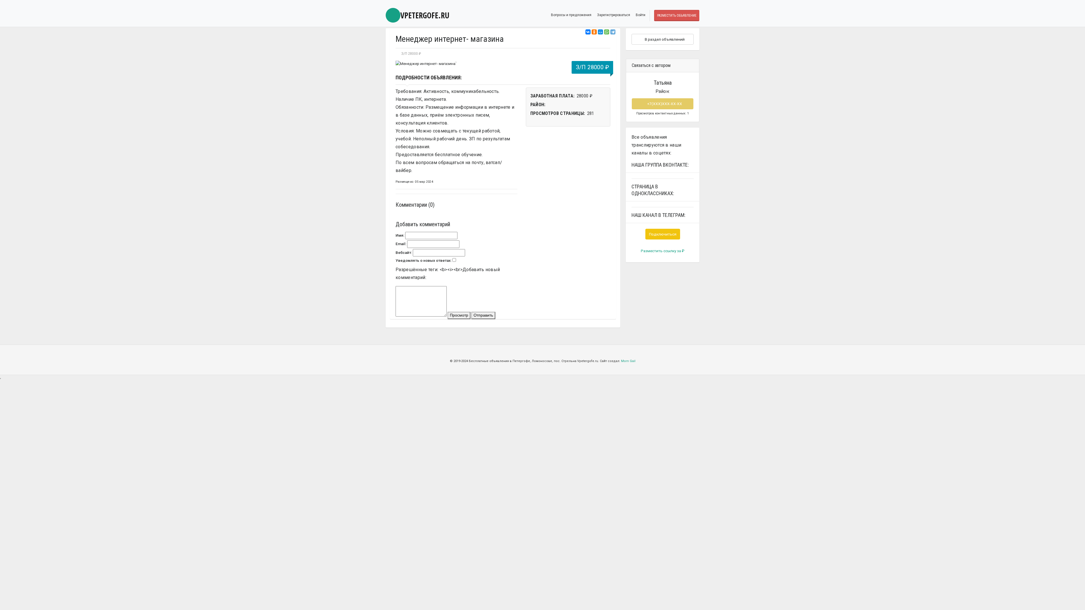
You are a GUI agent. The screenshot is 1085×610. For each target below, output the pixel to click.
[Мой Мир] (600, 31)
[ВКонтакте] (588, 31)
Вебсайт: (404, 252)
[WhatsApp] (606, 31)
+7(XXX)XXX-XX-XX (664, 103)
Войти (640, 15)
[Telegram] (612, 31)
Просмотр (459, 315)
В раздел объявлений (664, 39)
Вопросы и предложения (571, 15)
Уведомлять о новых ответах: (424, 260)
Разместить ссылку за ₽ (662, 251)
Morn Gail (628, 361)
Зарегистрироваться (613, 15)
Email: (401, 243)
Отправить (483, 315)
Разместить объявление (676, 16)
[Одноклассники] (594, 31)
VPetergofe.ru (424, 15)
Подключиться (662, 234)
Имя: (400, 235)
